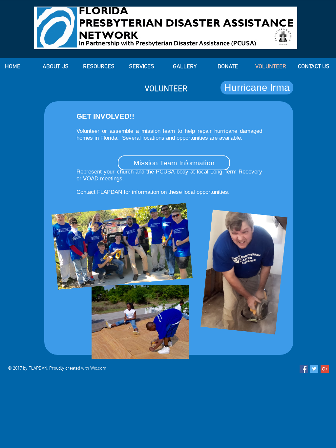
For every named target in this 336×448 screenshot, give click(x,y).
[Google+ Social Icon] (325, 369)
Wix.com (98, 368)
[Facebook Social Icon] (304, 369)
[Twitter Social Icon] (314, 369)
